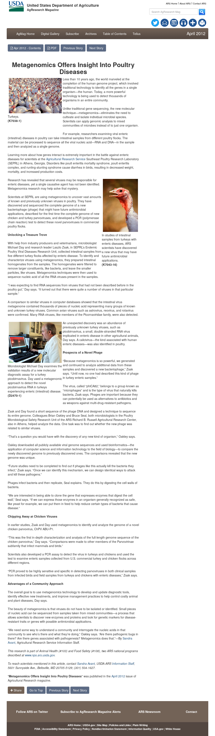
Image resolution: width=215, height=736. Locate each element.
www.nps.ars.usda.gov (40, 655)
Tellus (136, 34)
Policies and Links (120, 725)
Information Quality (139, 729)
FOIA (37, 729)
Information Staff (123, 663)
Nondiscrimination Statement (109, 729)
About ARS (185, 3)
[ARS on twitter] (155, 22)
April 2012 (118, 676)
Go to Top (36, 690)
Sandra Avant (86, 663)
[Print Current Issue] (200, 22)
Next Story (96, 48)
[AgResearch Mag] (174, 22)
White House (173, 729)
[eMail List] (164, 22)
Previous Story (73, 48)
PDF (53, 48)
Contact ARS (199, 3)
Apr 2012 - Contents (27, 48)
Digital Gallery (50, 34)
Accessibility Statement (56, 729)
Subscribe (72, 34)
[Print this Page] (202, 22)
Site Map (102, 725)
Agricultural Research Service (65, 159)
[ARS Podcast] (183, 22)
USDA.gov (89, 725)
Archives (91, 34)
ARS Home (171, 3)
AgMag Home (25, 34)
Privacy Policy (81, 729)
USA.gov (158, 729)
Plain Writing (140, 725)
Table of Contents (114, 34)
